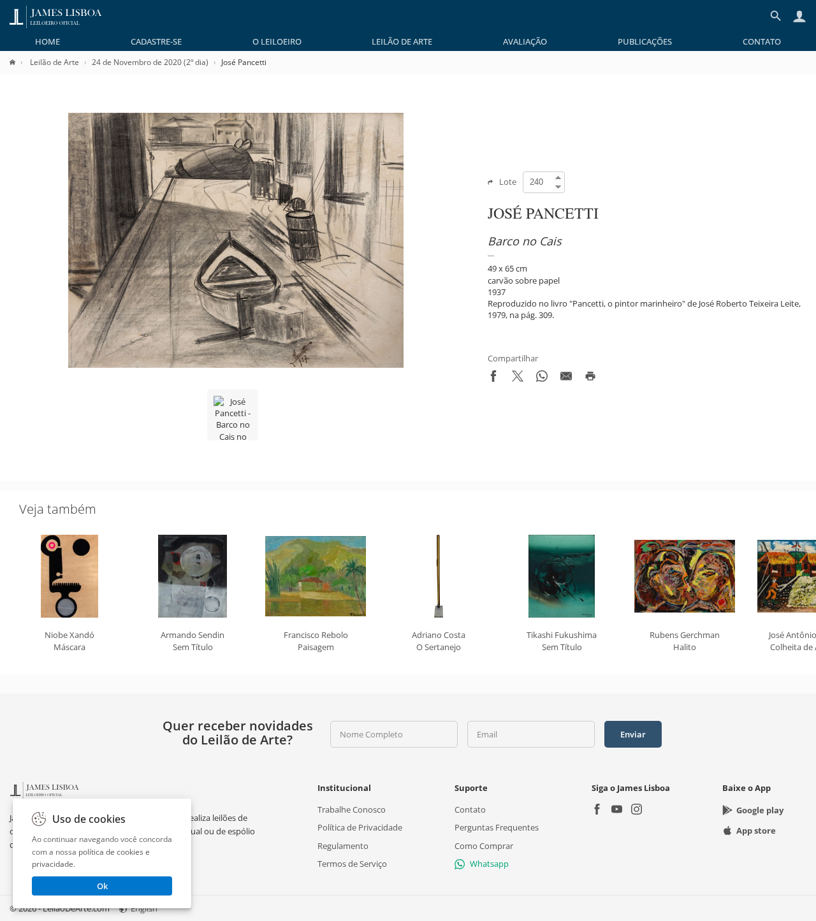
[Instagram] (636, 810)
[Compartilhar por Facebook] (493, 378)
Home (47, 41)
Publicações (645, 41)
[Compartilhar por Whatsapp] (542, 378)
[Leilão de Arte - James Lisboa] (56, 16)
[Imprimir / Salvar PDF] (590, 378)
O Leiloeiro (277, 41)
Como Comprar (484, 846)
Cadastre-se (156, 41)
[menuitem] (47, 41)
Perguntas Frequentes (497, 827)
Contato (762, 41)
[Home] (19, 62)
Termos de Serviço (352, 863)
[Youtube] (616, 810)
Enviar (633, 734)
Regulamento (342, 846)
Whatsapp (489, 863)
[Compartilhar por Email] (566, 378)
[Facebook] (597, 810)
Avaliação (525, 41)
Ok (102, 886)
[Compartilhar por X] (517, 378)
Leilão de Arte (402, 41)
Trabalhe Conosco (351, 809)
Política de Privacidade (359, 827)
